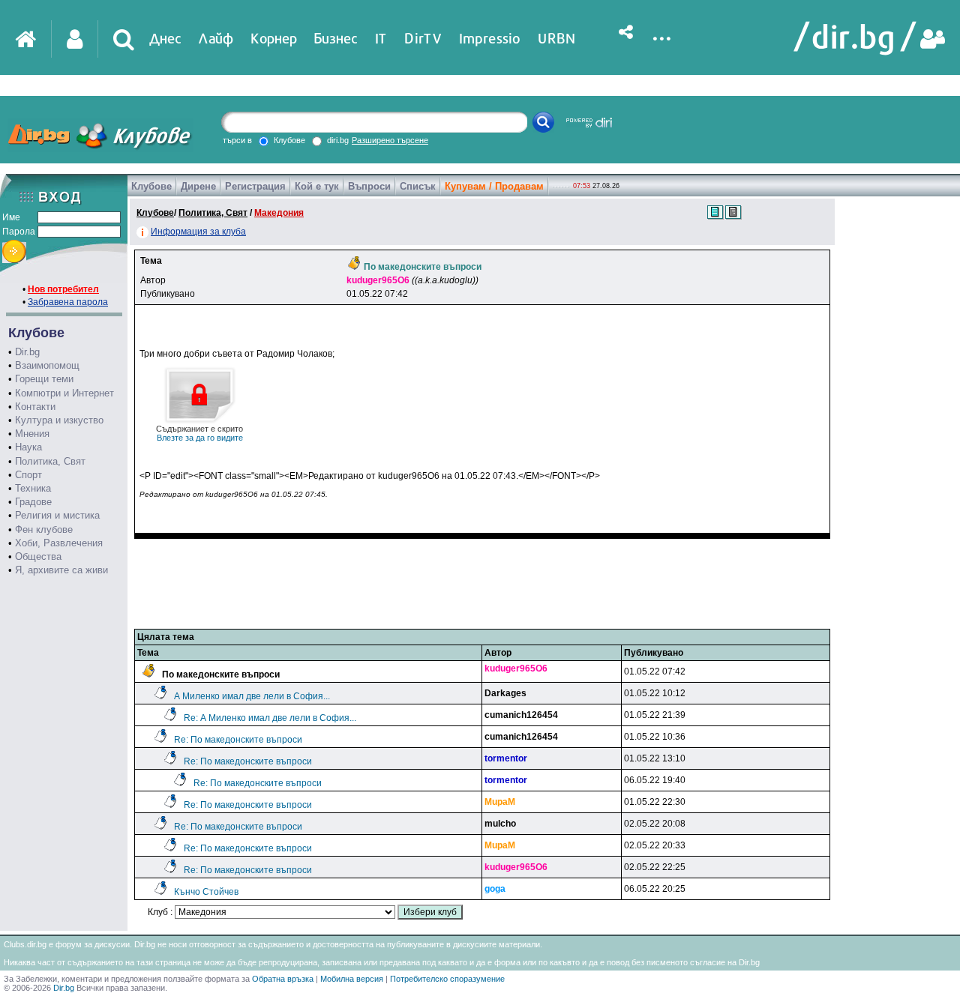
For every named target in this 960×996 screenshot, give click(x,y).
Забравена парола (68, 302)
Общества (38, 556)
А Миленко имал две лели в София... (252, 696)
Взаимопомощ (47, 365)
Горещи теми (44, 378)
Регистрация (255, 186)
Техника (33, 488)
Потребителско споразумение (447, 978)
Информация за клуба (198, 231)
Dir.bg (27, 351)
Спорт (28, 474)
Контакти (35, 406)
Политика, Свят (50, 461)
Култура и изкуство (59, 420)
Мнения (32, 433)
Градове (33, 501)
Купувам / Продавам (494, 186)
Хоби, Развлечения (59, 543)
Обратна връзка (283, 978)
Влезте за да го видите (199, 433)
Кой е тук (317, 186)
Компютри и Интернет (64, 393)
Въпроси (369, 186)
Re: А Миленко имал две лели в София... (270, 718)
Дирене (198, 186)
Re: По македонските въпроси (238, 739)
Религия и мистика (57, 515)
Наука (28, 447)
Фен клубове (44, 529)
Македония (279, 213)
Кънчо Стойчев (206, 892)
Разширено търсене (390, 140)
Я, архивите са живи (61, 570)
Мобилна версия (351, 978)
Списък (418, 186)
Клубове (151, 186)
